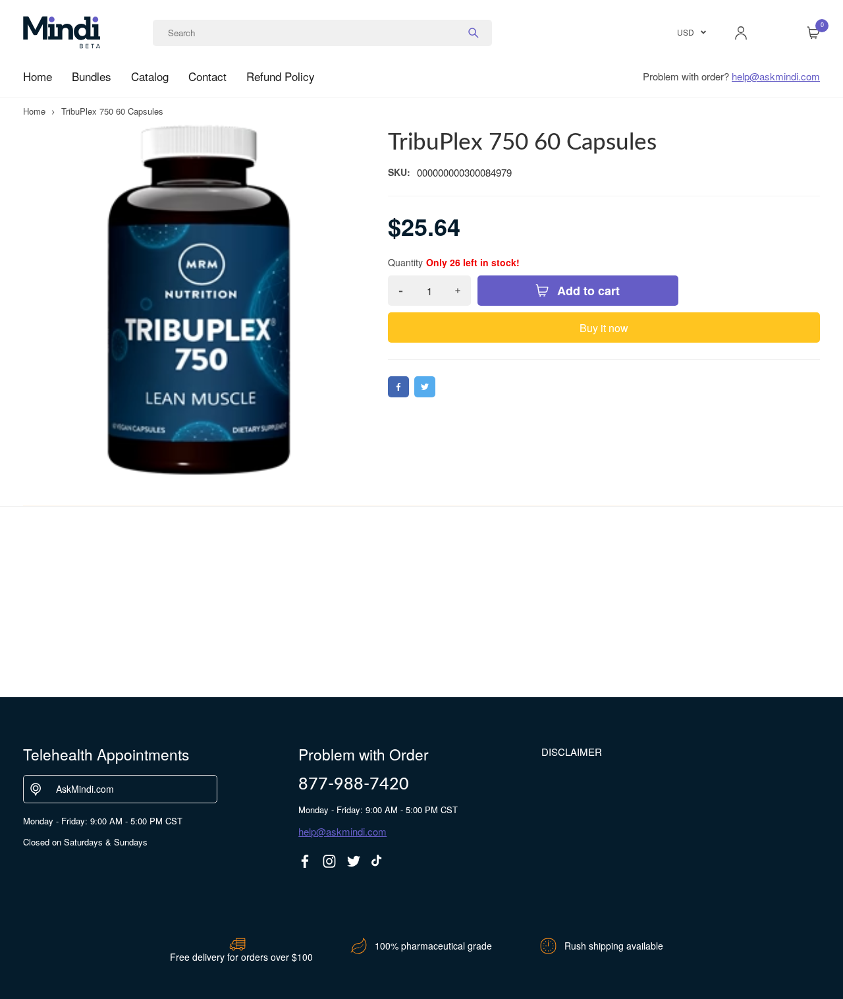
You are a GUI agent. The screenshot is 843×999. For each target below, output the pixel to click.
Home (37, 76)
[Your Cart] (813, 33)
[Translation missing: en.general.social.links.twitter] (353, 861)
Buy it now (604, 327)
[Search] (473, 33)
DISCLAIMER (571, 751)
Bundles (91, 76)
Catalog (150, 76)
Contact (207, 76)
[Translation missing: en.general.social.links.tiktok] (378, 861)
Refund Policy (280, 76)
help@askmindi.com (776, 76)
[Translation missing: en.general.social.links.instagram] (329, 861)
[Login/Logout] (741, 33)
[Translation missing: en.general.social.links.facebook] (305, 861)
